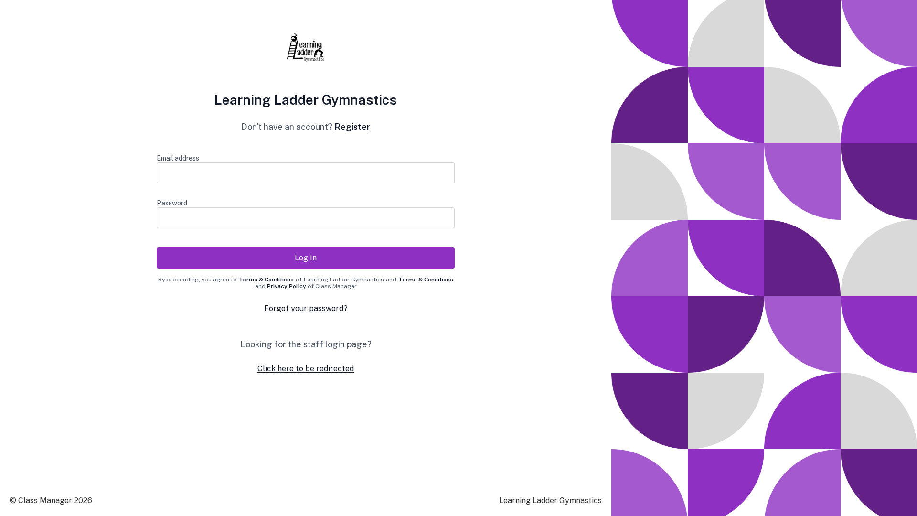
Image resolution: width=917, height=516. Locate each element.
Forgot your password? (306, 308)
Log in (306, 257)
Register (352, 127)
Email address (178, 158)
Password (172, 203)
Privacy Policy (286, 286)
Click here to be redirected (305, 368)
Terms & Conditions (266, 279)
